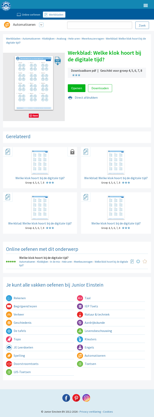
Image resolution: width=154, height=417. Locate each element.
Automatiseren (24, 24)
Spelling (19, 355)
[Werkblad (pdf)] (132, 261)
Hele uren (74, 38)
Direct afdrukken (86, 97)
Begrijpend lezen (25, 306)
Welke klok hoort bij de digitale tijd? (44, 258)
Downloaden (100, 88)
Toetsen (90, 364)
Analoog (61, 38)
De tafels (19, 331)
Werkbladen (13, 38)
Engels (89, 347)
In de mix (55, 261)
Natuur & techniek (96, 314)
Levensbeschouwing (98, 331)
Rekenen (19, 298)
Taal (87, 298)
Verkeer (18, 314)
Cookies (108, 411)
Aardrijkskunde (94, 323)
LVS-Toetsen (22, 372)
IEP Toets (91, 306)
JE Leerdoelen (23, 347)
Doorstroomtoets (25, 364)
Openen (76, 88)
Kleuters (90, 339)
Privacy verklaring (90, 411)
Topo (17, 339)
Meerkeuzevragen (93, 38)
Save (35, 115)
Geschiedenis (22, 323)
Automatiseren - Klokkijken (38, 38)
